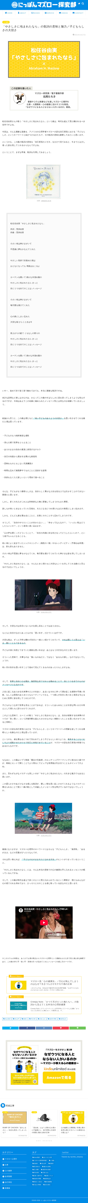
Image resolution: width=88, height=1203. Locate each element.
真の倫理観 (49, 1181)
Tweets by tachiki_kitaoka (72, 1157)
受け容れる (37, 1166)
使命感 (35, 1163)
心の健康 (5, 22)
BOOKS (36, 13)
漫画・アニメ (49, 1175)
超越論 (7, 1188)
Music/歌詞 (7, 1018)
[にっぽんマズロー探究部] (44, 8)
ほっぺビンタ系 (48, 1157)
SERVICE (50, 13)
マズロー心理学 (11, 1159)
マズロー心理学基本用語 (40, 1160)
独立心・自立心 (38, 1181)
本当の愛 (32, 1018)
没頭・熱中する (38, 1175)
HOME (9, 13)
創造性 (25, 1018)
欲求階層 (8, 1176)
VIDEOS (64, 13)
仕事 (6, 1165)
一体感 (52, 1160)
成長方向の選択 (47, 1169)
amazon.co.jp (46, 201)
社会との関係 (37, 1184)
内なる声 (16, 1018)
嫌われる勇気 (47, 1166)
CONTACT (79, 13)
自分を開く (48, 1184)
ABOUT (23, 13)
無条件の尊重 (52, 1018)
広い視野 (36, 1169)
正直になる (42, 1018)
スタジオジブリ (46, 612)
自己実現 (8, 1182)
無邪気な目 (63, 1018)
